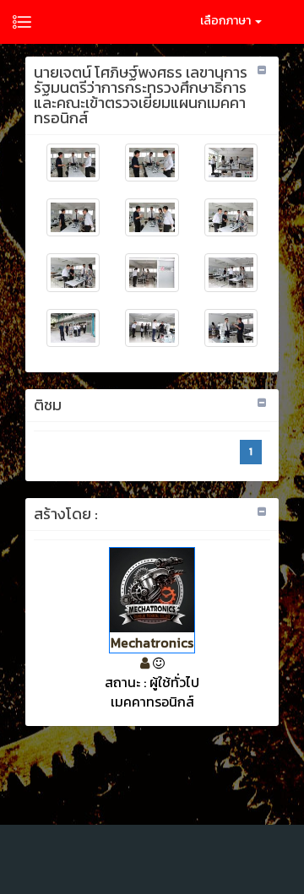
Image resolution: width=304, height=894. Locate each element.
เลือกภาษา (226, 21)
